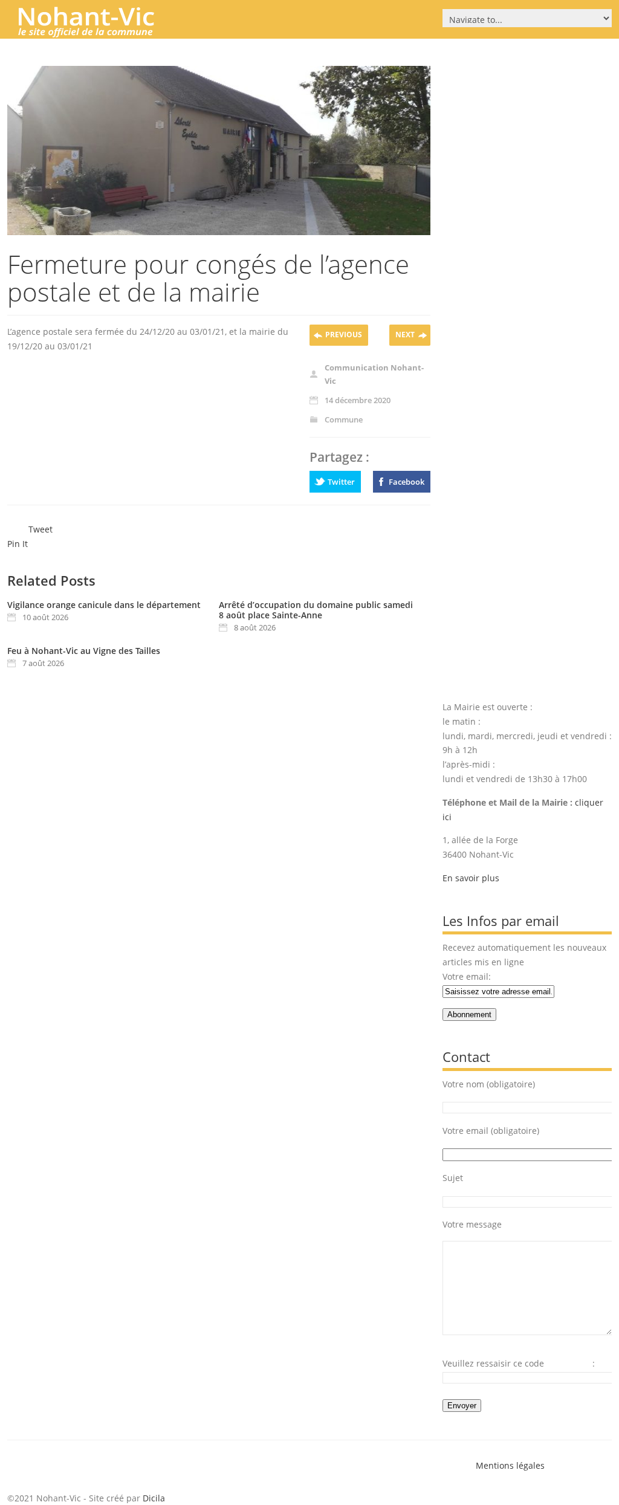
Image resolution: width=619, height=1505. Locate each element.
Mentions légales (510, 1465)
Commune (344, 419)
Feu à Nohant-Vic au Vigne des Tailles (83, 650)
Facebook (406, 481)
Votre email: (466, 976)
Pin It (17, 543)
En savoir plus (470, 878)
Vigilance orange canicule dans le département (104, 604)
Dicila (154, 1498)
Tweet (40, 529)
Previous (343, 334)
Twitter (341, 481)
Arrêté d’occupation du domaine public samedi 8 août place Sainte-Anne (316, 610)
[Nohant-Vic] (98, 32)
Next (405, 334)
